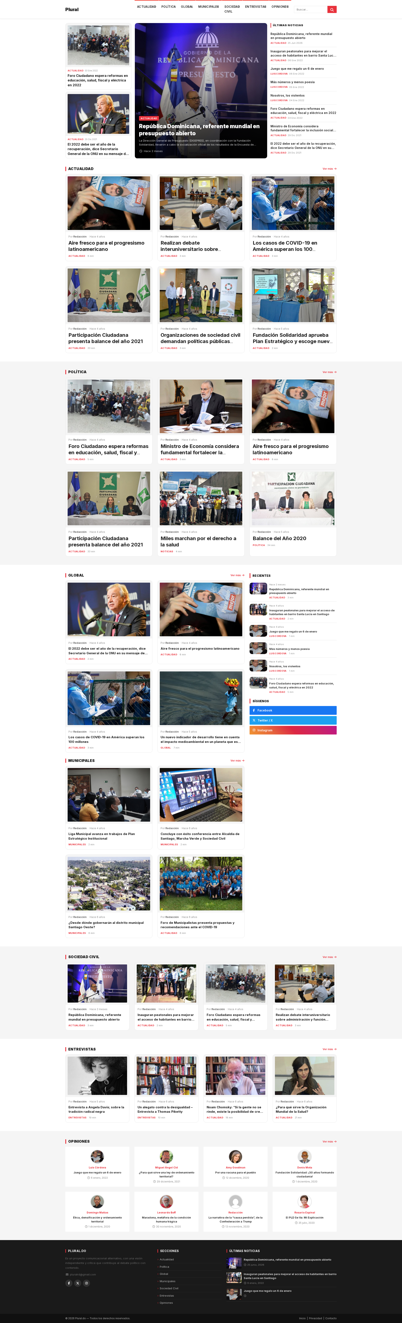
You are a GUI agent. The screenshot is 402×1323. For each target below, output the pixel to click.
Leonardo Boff (166, 1212)
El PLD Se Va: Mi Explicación (304, 1217)
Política (168, 6)
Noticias (167, 551)
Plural (72, 9)
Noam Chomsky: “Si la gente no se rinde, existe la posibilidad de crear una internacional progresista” (235, 1111)
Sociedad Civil (232, 9)
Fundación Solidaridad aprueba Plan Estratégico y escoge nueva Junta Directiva (292, 341)
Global (187, 6)
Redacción (235, 1212)
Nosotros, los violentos (288, 95)
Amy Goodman (235, 1167)
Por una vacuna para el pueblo (235, 1172)
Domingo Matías (97, 1212)
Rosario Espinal (304, 1212)
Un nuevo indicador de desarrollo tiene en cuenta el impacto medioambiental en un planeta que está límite (201, 741)
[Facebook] (68, 1283)
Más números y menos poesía (293, 82)
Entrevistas (255, 6)
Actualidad (146, 6)
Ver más (328, 168)
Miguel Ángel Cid (166, 1167)
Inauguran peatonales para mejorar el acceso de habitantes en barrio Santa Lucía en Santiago (303, 55)
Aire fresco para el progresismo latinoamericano (106, 246)
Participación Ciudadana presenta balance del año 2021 (105, 338)
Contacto (331, 1318)
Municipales (208, 6)
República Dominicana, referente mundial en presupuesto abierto (287, 1259)
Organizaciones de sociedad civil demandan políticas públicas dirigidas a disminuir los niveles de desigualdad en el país (200, 344)
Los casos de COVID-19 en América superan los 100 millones (285, 249)
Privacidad (315, 1318)
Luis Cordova (279, 73)
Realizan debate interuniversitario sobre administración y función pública (200, 249)
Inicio (302, 1318)
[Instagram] (86, 1283)
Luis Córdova (97, 1167)
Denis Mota (304, 1167)
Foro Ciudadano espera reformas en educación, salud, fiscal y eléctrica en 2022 (98, 80)
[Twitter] (77, 1283)
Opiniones (280, 6)
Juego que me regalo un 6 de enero (297, 68)
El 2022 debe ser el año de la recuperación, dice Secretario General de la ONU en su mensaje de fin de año (303, 148)
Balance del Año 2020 (279, 538)
